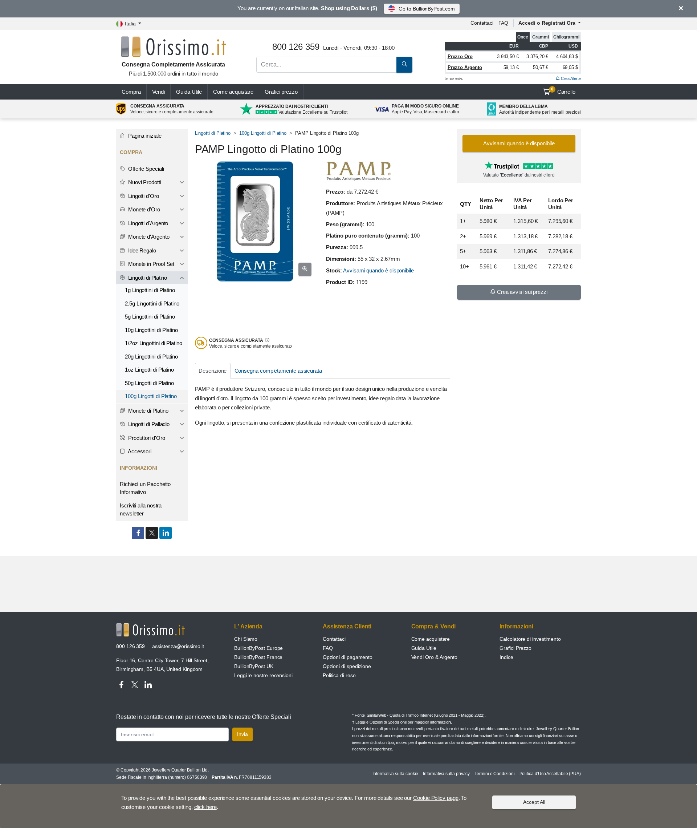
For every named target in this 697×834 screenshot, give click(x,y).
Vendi (158, 92)
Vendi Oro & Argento (434, 657)
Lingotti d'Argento (147, 223)
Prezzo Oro (460, 56)
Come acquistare (233, 92)
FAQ (503, 23)
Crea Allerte (570, 78)
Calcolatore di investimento (530, 639)
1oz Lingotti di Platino (149, 370)
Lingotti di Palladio (148, 424)
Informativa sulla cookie (395, 773)
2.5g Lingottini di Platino (152, 303)
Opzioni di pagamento (347, 657)
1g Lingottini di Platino (150, 290)
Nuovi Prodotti (144, 182)
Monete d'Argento (148, 237)
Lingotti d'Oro (143, 196)
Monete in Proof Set (150, 264)
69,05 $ (570, 67)
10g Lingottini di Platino (151, 330)
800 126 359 (130, 646)
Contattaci (481, 23)
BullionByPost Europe (258, 648)
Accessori (139, 451)
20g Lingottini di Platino (151, 356)
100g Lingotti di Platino (262, 133)
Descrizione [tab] (213, 371)
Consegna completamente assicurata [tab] (278, 371)
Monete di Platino (147, 411)
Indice (506, 657)
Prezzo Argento (465, 67)
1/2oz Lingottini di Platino (153, 343)
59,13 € (511, 67)
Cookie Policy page (435, 798)
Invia (242, 734)
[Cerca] (404, 65)
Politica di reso (339, 675)
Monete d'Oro (143, 209)
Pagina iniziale (144, 136)
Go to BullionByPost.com (427, 9)
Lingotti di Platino (213, 133)
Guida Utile (189, 92)
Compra (131, 92)
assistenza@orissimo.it (178, 646)
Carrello (563, 91)
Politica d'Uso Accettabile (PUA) (550, 773)
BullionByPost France (258, 657)
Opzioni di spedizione (347, 666)
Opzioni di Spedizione (388, 722)
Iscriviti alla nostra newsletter (141, 509)
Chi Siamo (245, 639)
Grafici (281, 92)
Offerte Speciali (145, 169)
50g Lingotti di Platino (149, 383)
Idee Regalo (141, 250)
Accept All (534, 802)
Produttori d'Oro (146, 438)
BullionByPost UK (253, 666)
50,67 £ (540, 67)
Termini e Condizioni (494, 773)
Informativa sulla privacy (446, 773)
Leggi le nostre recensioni (263, 675)
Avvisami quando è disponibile (378, 270)
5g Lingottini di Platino (150, 316)
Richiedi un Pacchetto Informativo (145, 488)
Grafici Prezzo (515, 648)
